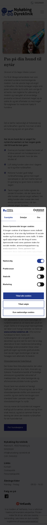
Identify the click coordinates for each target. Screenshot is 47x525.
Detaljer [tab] (23, 217)
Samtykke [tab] (8, 217)
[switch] (40, 269)
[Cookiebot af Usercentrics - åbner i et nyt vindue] (33, 210)
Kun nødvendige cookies (23, 312)
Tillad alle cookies (23, 296)
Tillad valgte (23, 304)
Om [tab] (38, 217)
